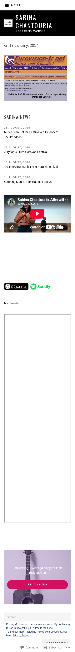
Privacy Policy (21, 635)
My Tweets (11, 303)
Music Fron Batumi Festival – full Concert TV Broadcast (31, 134)
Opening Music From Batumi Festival (28, 181)
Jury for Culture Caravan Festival (26, 152)
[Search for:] (37, 617)
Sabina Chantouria (34, 21)
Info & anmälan (37, 584)
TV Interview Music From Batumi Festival (31, 166)
